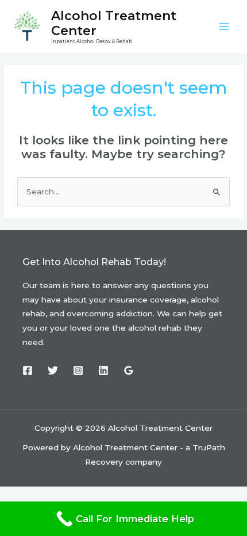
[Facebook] (27, 370)
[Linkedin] (103, 370)
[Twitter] (53, 370)
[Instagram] (78, 370)
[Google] (129, 370)
